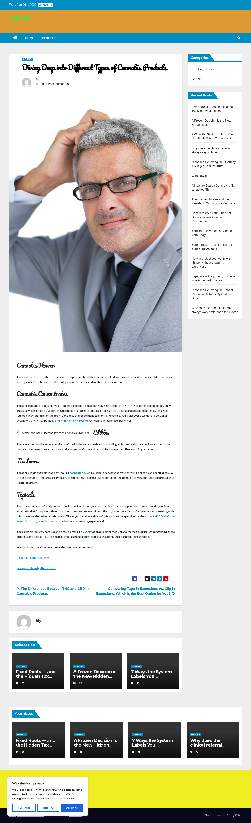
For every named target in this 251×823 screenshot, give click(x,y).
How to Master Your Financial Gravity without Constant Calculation (211, 217)
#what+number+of (57, 83)
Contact (218, 815)
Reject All (48, 807)
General (49, 38)
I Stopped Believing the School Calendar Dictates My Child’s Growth (212, 294)
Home (29, 38)
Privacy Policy (234, 815)
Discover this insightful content (36, 568)
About (208, 815)
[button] (238, 38)
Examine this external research (71, 420)
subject (149, 516)
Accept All (72, 807)
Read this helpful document (34, 557)
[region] (47, 796)
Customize (24, 807)
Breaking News (202, 69)
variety (87, 531)
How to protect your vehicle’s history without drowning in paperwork (211, 262)
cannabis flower (80, 472)
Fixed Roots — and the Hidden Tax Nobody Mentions (36, 676)
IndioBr (20, 18)
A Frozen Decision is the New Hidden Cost (94, 676)
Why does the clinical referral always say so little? (211, 745)
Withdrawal (199, 175)
